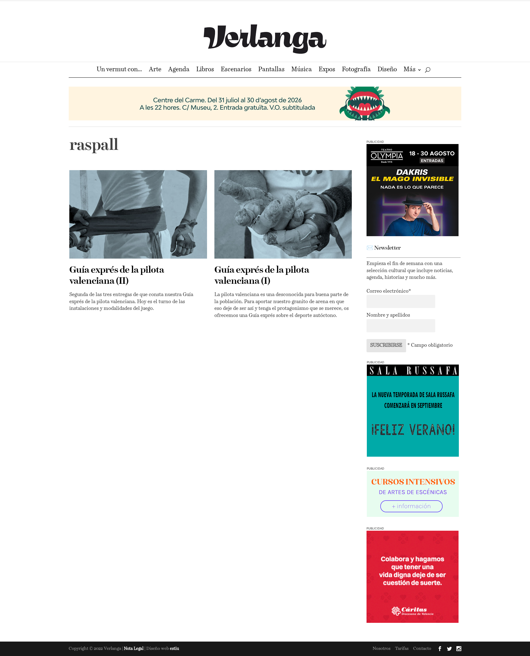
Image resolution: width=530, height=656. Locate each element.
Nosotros (381, 648)
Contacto (422, 648)
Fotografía (356, 70)
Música (301, 70)
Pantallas (271, 70)
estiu (174, 649)
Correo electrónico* (389, 291)
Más (410, 70)
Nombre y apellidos (388, 315)
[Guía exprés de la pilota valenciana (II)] (138, 214)
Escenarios (236, 70)
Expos (327, 70)
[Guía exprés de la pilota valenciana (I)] (283, 214)
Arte (155, 70)
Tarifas (402, 648)
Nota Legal (134, 649)
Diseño (387, 70)
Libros (205, 70)
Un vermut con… (119, 70)
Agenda (179, 70)
